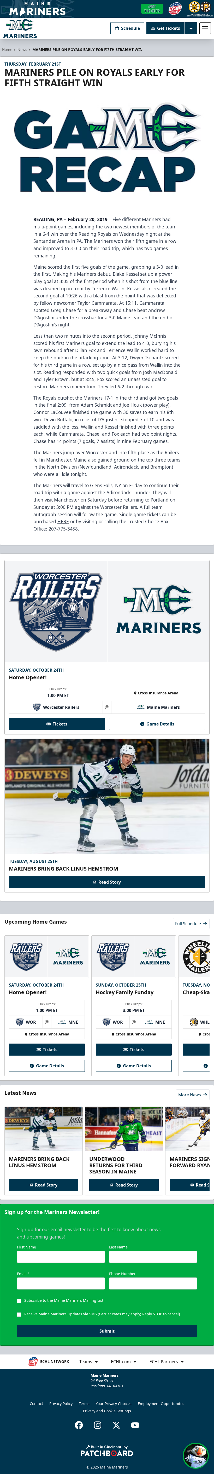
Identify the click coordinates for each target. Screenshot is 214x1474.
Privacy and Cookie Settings (107, 1410)
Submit (107, 1331)
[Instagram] (97, 1425)
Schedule (130, 28)
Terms (84, 1403)
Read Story (109, 882)
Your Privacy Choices (114, 1403)
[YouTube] (135, 1425)
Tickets (60, 724)
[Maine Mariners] (20, 28)
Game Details (160, 724)
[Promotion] (107, 9)
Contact (36, 1403)
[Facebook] (79, 1425)
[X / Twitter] (116, 1425)
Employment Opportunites (161, 1403)
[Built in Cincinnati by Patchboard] (107, 1450)
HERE (63, 521)
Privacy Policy (61, 1403)
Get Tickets (168, 28)
